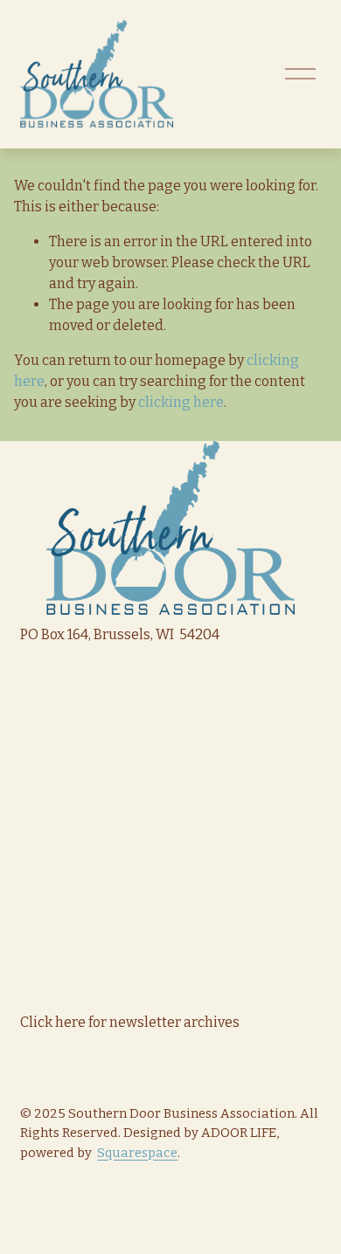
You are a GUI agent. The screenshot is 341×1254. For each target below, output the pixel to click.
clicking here (181, 402)
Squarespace (137, 1153)
